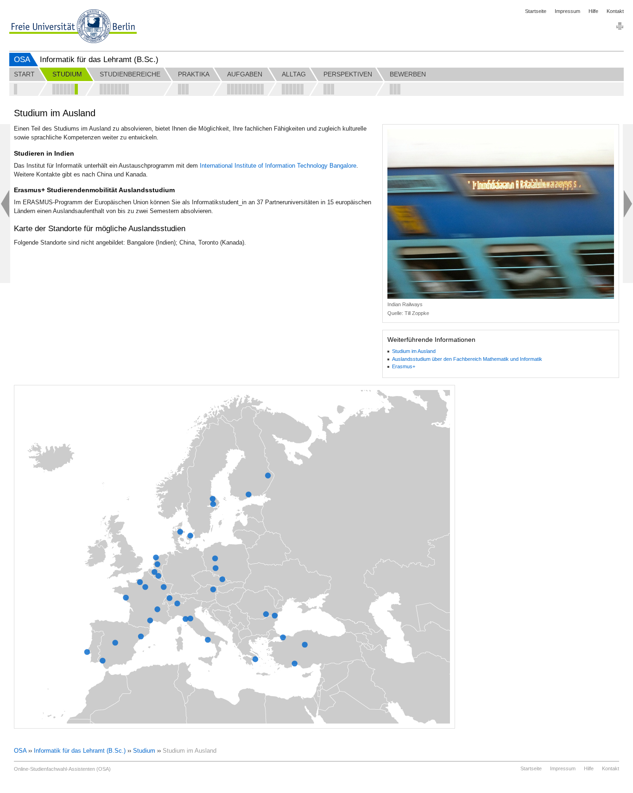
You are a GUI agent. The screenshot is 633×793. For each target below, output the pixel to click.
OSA (22, 59)
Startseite (535, 11)
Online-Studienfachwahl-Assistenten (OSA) (62, 769)
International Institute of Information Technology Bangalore (278, 165)
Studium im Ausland (414, 351)
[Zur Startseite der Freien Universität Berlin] (73, 26)
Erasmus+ (403, 366)
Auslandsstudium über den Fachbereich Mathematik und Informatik (467, 359)
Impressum (567, 11)
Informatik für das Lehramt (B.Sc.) (80, 750)
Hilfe (593, 11)
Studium (144, 750)
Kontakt (615, 11)
